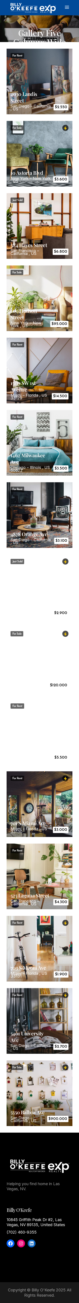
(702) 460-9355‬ (22, 1232)
